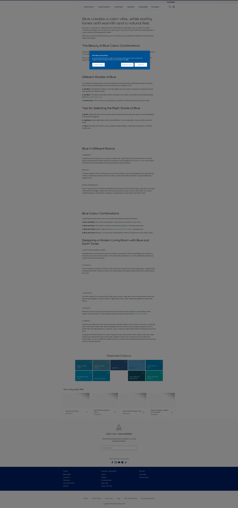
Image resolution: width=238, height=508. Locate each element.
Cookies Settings (98, 64)
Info (127, 59)
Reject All (140, 64)
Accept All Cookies (127, 64)
